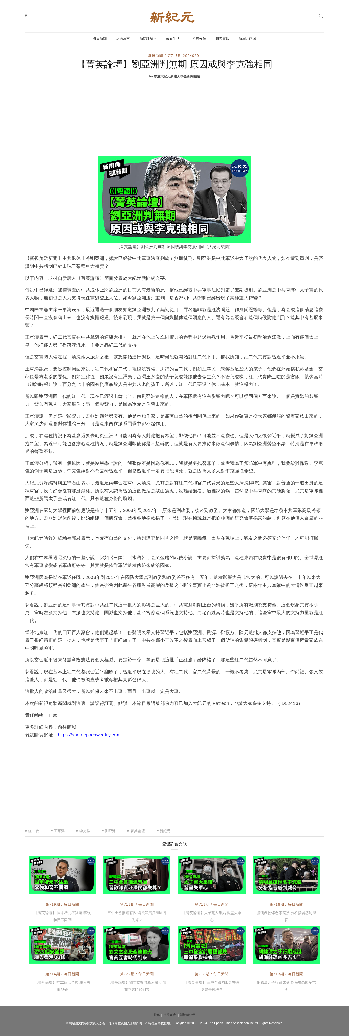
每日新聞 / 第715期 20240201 (174, 56)
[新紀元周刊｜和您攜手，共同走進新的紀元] (172, 16)
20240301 (156, 889)
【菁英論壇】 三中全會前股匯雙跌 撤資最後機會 (212, 986)
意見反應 (170, 1015)
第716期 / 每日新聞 (137, 904)
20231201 (231, 889)
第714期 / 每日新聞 (62, 974)
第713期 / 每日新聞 (212, 904)
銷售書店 (222, 38)
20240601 (81, 889)
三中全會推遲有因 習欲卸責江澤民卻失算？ (137, 916)
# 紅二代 (32, 831)
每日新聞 (100, 38)
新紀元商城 (247, 38)
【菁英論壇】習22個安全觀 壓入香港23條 (62, 986)
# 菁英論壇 (136, 831)
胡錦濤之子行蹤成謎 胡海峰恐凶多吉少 (286, 986)
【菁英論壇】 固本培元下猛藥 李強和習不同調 (62, 916)
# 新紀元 (164, 831)
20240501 (231, 959)
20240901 (156, 959)
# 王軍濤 (58, 831)
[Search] (321, 15)
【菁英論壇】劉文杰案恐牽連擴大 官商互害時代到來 (137, 986)
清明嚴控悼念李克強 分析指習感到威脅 (286, 916)
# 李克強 (83, 831)
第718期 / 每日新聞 (212, 974)
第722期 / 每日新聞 (137, 974)
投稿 (157, 1015)
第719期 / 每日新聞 (62, 904)
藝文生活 (173, 38)
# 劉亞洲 (109, 831)
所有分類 (199, 38)
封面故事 (123, 38)
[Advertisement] (174, 118)
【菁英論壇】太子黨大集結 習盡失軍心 (211, 916)
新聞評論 (146, 38)
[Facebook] (26, 15)
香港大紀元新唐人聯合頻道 (62, 885)
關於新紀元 (187, 1015)
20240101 (81, 959)
